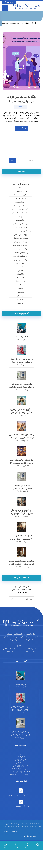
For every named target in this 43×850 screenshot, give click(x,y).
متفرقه (20, 288)
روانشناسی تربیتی (20, 241)
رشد (20, 216)
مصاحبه (20, 299)
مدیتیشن (20, 292)
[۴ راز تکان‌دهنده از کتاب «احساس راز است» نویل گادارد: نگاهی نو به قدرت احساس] (21, 527)
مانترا (20, 285)
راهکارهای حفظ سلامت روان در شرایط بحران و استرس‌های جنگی (21, 438)
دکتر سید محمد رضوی (20, 209)
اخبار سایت (19, 754)
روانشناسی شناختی (20, 256)
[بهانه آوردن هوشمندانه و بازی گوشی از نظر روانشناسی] (21, 375)
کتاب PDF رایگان (20, 281)
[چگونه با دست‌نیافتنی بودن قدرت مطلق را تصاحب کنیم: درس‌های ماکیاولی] (21, 552)
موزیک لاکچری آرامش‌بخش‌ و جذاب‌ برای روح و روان (22, 360)
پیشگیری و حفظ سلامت (20, 195)
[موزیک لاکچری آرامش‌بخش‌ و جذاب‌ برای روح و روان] (21, 350)
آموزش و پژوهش (19, 765)
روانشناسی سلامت (20, 249)
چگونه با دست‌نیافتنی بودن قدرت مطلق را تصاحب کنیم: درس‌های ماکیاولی (21, 564)
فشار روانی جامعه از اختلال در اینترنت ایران (21, 487)
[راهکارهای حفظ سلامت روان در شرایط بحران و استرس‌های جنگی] (21, 426)
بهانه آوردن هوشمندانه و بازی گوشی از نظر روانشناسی (21, 386)
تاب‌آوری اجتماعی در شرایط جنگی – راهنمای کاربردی (21, 411)
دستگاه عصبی (20, 202)
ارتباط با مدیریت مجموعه (19, 774)
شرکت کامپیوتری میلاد (19, 768)
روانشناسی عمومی (20, 259)
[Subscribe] (12, 599)
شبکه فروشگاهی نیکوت (19, 771)
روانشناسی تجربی (20, 234)
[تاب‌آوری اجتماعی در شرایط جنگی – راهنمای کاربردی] (21, 400)
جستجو (12, 160)
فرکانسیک (20, 274)
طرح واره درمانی (21, 337)
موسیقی (20, 303)
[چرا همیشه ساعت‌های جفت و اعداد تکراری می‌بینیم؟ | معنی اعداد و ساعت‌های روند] (21, 451)
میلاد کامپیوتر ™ (8, 826)
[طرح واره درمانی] (21, 328)
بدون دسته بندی (20, 191)
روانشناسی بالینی (20, 227)
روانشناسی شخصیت (20, 252)
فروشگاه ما (19, 757)
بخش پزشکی (19, 760)
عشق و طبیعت (20, 267)
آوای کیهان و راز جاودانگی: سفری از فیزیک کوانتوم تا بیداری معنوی (21, 514)
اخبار (20, 187)
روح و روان (20, 263)
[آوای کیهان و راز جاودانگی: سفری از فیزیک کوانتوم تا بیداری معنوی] (21, 501)
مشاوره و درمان (20, 296)
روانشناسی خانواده (20, 245)
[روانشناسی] (27, 6)
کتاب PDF (20, 277)
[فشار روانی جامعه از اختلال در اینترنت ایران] (21, 476)
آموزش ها (20, 180)
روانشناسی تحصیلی (20, 238)
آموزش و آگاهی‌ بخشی (20, 184)
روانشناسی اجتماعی (20, 223)
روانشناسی (20, 220)
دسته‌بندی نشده (20, 205)
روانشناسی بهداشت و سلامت (20, 231)
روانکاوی (19, 762)
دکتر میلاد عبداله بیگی (20, 213)
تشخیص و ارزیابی (20, 198)
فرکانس (20, 270)
